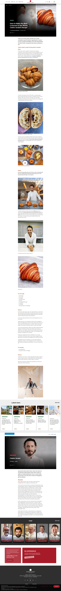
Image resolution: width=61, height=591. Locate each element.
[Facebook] (51, 434)
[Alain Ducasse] (30, 533)
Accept (56, 586)
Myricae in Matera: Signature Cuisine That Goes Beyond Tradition (42, 420)
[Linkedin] (52, 434)
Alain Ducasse (28, 539)
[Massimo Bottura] (6, 533)
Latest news (10, 5)
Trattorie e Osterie (17, 416)
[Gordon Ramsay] (42, 533)
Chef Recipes (12, 20)
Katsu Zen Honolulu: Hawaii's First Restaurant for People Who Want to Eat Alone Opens (30, 421)
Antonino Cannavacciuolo (16, 539)
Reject (50, 586)
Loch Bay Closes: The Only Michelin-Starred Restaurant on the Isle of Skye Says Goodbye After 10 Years (6, 422)
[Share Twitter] (14, 32)
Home (6, 5)
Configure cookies (44, 586)
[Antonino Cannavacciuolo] (18, 533)
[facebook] (46, 1)
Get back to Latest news (10, 433)
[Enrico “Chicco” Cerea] (54, 533)
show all (57, 402)
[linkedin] (33, 580)
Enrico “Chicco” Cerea (54, 539)
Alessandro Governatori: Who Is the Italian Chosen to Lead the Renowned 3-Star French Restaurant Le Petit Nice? (54, 422)
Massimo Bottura (5, 539)
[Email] (55, 434)
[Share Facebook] (12, 32)
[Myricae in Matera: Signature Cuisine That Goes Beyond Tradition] (42, 410)
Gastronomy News (4, 416)
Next (58, 414)
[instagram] (47, 1)
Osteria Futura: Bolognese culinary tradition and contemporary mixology (18, 421)
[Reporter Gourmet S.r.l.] (30, 2)
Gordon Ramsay (41, 539)
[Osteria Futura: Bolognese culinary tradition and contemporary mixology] (18, 410)
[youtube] (49, 1)
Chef (9, 437)
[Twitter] (53, 434)
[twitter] (51, 1)
